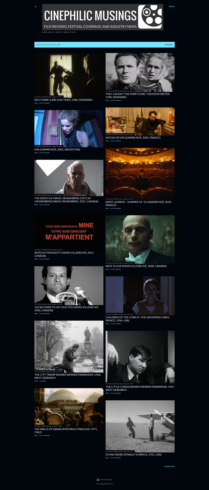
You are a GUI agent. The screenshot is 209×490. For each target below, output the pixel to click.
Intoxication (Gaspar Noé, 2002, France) (133, 137)
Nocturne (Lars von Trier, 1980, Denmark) (63, 99)
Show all (169, 45)
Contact (59, 32)
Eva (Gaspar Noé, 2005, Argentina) (57, 149)
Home (44, 32)
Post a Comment (44, 103)
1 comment (42, 381)
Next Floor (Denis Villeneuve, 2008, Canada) (136, 266)
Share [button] (36, 103)
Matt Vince (110, 484)
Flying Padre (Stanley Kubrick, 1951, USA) (134, 454)
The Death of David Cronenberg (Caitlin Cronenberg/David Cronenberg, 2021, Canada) (66, 200)
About (51, 32)
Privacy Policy (70, 32)
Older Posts (169, 466)
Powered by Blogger (106, 479)
